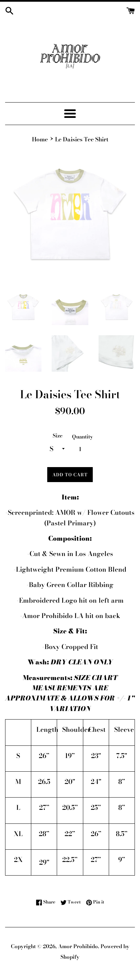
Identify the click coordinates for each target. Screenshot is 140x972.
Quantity (82, 437)
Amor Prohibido (78, 946)
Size (58, 435)
